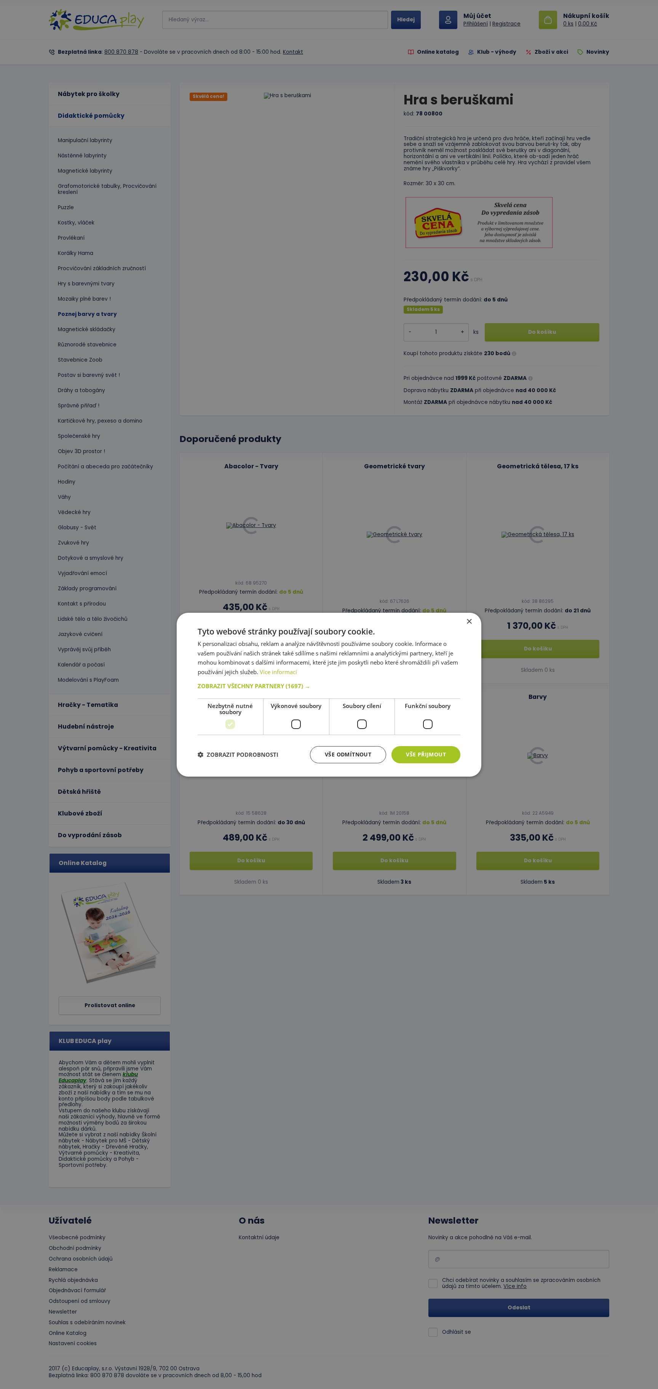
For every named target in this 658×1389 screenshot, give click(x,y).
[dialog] (329, 694)
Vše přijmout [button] (426, 754)
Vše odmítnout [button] (348, 754)
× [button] (469, 621)
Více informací (278, 672)
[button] (329, 685)
